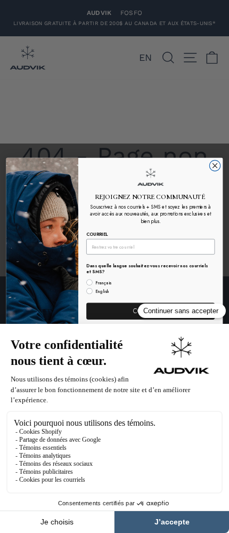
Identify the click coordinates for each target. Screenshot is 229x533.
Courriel (97, 234)
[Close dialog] (214, 166)
